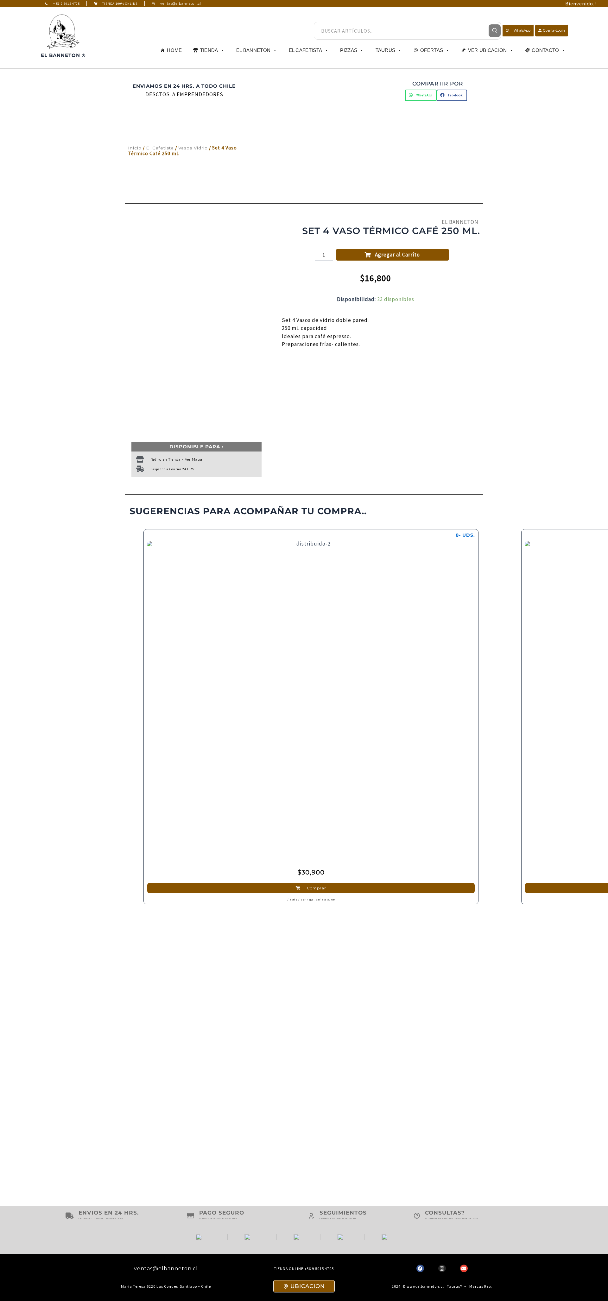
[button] (421, 95)
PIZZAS (348, 50)
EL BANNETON (253, 50)
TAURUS (386, 50)
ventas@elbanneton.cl (166, 1269)
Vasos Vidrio (193, 147)
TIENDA (209, 50)
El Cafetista (160, 147)
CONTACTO (545, 50)
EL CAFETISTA (305, 50)
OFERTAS (431, 50)
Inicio (135, 147)
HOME (174, 50)
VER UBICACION (487, 50)
